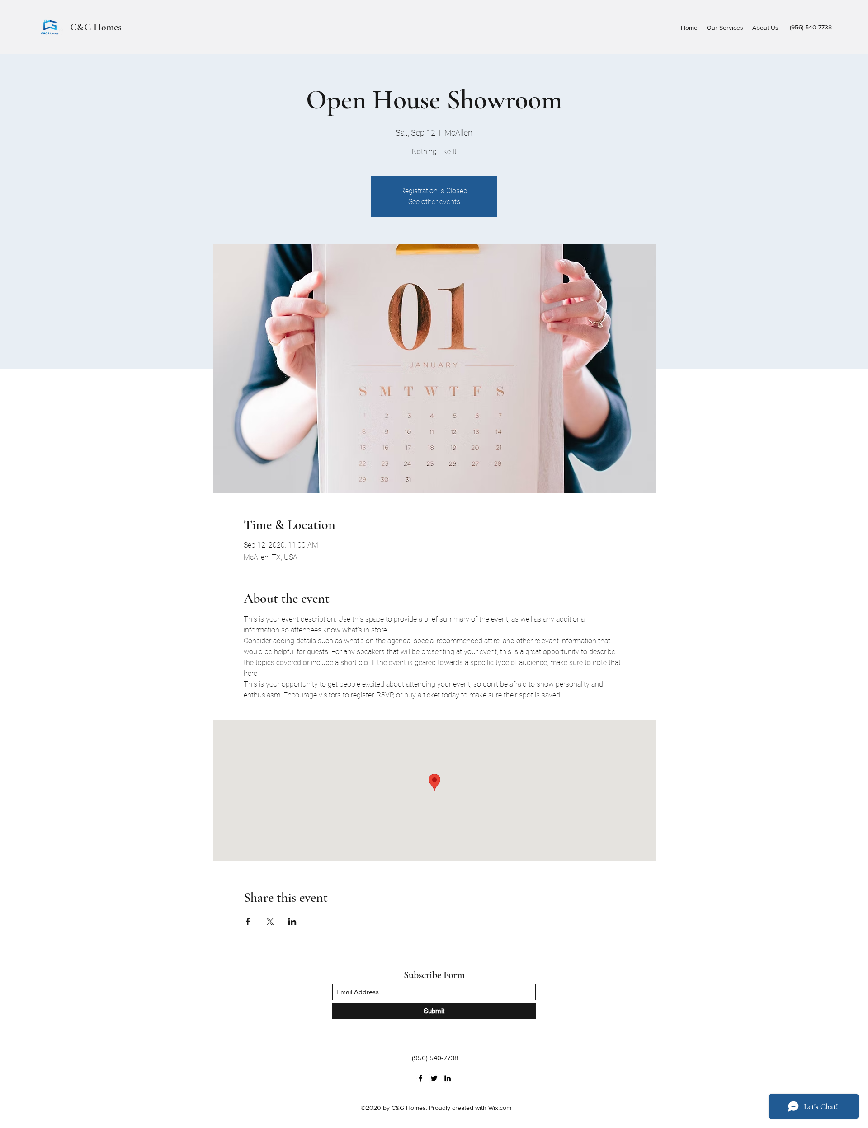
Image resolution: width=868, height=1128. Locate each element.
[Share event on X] (270, 921)
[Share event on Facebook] (248, 921)
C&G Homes (95, 27)
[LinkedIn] (447, 1078)
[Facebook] (420, 1078)
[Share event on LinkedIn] (292, 921)
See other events (434, 201)
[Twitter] (434, 1078)
